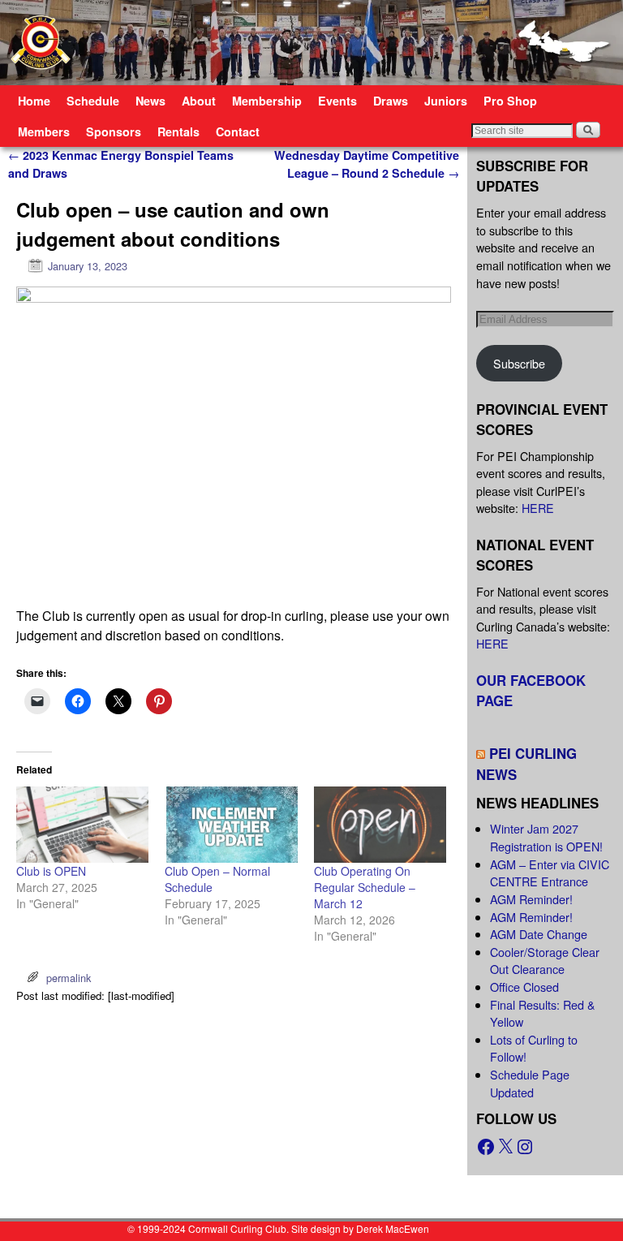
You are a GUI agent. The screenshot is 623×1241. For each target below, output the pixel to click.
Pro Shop (510, 101)
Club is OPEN (51, 871)
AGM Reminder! (531, 898)
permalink (68, 977)
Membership (267, 101)
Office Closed (524, 986)
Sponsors (113, 131)
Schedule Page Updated (529, 1083)
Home (34, 101)
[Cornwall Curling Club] (311, 42)
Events (337, 101)
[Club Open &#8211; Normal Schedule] (231, 824)
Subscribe (519, 363)
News (150, 101)
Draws (390, 101)
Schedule (93, 101)
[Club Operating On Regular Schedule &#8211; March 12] (380, 824)
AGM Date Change (538, 933)
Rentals (178, 131)
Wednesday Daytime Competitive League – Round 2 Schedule (366, 164)
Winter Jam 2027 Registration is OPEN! (546, 837)
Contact (238, 131)
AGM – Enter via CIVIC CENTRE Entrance (549, 872)
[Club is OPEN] (82, 824)
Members (44, 131)
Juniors (445, 101)
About (199, 101)
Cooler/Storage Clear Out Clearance (544, 960)
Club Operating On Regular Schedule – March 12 (364, 887)
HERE (538, 507)
